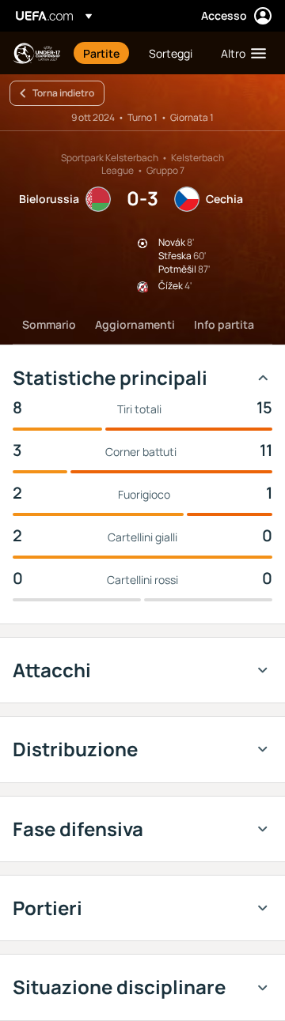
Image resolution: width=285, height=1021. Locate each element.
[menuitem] (102, 53)
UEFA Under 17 (36, 53)
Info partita (224, 324)
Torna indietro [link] (63, 93)
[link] (101, 53)
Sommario (49, 324)
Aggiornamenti (135, 324)
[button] (240, 53)
